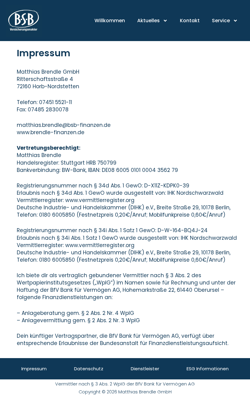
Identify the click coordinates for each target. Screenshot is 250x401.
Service (221, 20)
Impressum (34, 368)
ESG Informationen (208, 368)
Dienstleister (145, 368)
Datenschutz (88, 368)
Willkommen (110, 20)
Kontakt (190, 20)
